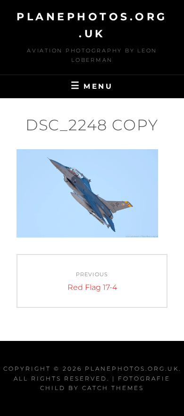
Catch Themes (113, 387)
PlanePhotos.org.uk (132, 368)
